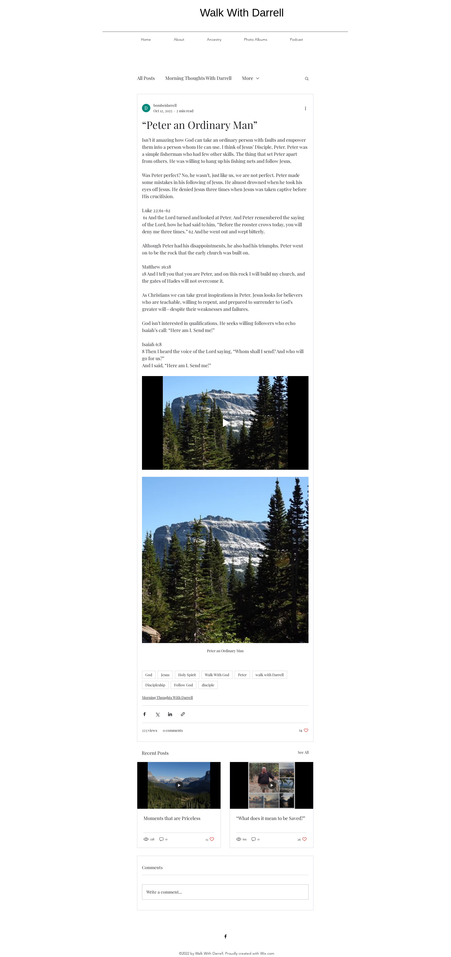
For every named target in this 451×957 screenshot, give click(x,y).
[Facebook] (225, 936)
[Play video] (225, 423)
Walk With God (217, 674)
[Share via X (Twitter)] (157, 714)
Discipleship (155, 684)
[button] (306, 78)
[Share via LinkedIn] (170, 714)
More (247, 78)
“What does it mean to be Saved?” (270, 818)
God (148, 674)
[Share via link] (182, 714)
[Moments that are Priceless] (179, 785)
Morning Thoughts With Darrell (198, 78)
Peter (242, 674)
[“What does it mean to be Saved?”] (271, 785)
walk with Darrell (270, 674)
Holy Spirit (187, 674)
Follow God (183, 684)
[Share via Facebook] (144, 714)
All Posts (146, 78)
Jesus (165, 674)
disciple (208, 684)
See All (303, 752)
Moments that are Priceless (172, 818)
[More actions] (305, 108)
